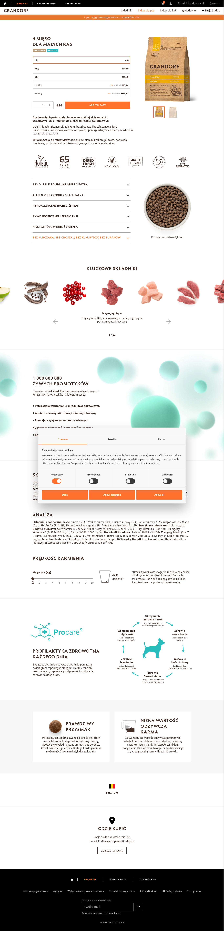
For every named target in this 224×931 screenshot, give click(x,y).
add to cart (97, 105)
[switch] (93, 481)
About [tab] (161, 439)
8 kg (81, 77)
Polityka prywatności (35, 891)
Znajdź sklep (149, 891)
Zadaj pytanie (173, 891)
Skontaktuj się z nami (191, 3)
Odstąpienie (194, 891)
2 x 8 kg (81, 93)
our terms (115, 913)
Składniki (126, 11)
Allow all (159, 494)
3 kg (81, 68)
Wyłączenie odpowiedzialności (85, 891)
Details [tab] (112, 439)
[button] (55, 322)
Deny (65, 494)
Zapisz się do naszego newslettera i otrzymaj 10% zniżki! (112, 17)
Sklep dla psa (146, 11)
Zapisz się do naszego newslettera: (96, 900)
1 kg (81, 60)
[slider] (32, 578)
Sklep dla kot (168, 11)
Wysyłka (57, 891)
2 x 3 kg (81, 85)
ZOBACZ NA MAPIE (112, 851)
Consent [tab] (63, 439)
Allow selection (112, 494)
